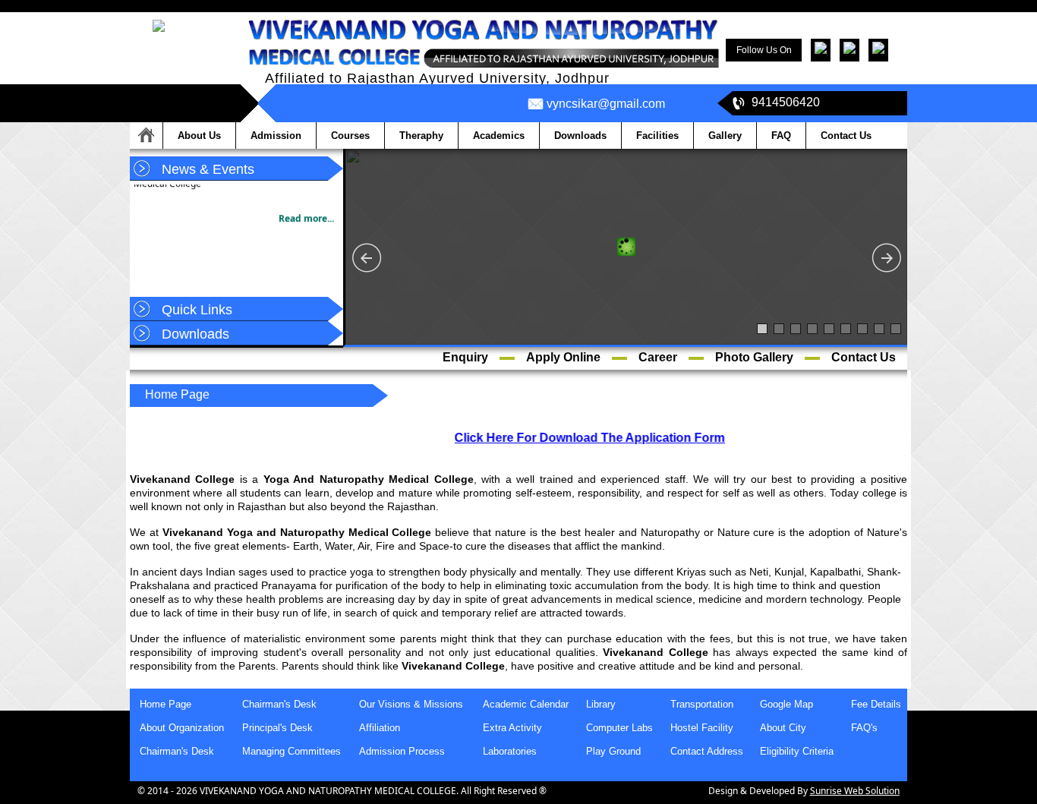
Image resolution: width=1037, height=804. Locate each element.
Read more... (306, 213)
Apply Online (563, 357)
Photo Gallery (754, 357)
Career (657, 357)
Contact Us (863, 357)
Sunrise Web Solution (855, 790)
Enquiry (465, 357)
